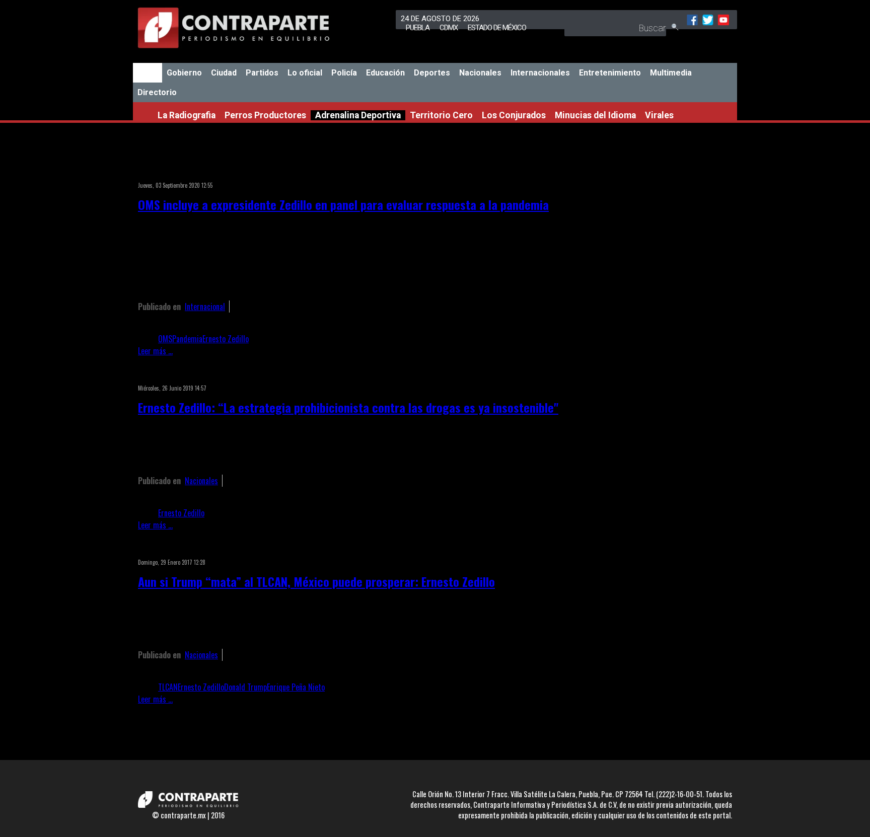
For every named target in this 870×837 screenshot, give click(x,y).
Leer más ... (155, 351)
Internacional (205, 306)
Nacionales (480, 73)
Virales (659, 115)
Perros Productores (265, 115)
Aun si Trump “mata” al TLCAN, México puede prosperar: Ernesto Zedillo (316, 581)
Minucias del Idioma (595, 115)
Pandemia (187, 339)
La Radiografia (186, 115)
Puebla (417, 27)
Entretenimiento (610, 73)
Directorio (157, 92)
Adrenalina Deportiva (358, 115)
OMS (165, 339)
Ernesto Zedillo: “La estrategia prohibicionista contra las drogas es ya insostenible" (348, 407)
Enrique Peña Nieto (296, 687)
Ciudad (224, 73)
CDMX (449, 27)
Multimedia (671, 73)
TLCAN (168, 687)
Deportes (432, 73)
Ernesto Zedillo (225, 339)
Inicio (147, 73)
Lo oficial (304, 73)
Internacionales (540, 73)
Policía (344, 73)
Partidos (262, 73)
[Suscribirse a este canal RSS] (568, 172)
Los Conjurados (514, 115)
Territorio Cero (441, 115)
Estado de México (497, 27)
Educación (385, 73)
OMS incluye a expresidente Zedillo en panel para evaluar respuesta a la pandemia (343, 204)
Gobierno (184, 73)
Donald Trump (245, 687)
